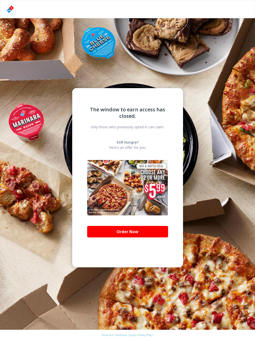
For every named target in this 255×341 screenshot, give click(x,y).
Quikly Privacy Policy (140, 335)
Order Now (127, 231)
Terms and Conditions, (115, 335)
